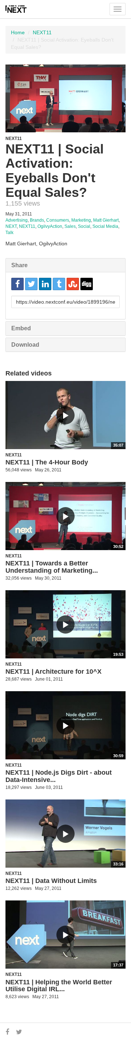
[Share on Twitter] (31, 284)
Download (25, 345)
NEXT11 (42, 32)
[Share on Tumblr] (59, 284)
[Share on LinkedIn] (45, 284)
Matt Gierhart (106, 220)
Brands (37, 220)
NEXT (11, 226)
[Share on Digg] (86, 284)
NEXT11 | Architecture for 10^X (53, 671)
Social (84, 226)
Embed (21, 328)
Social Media (105, 226)
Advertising (16, 220)
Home (18, 32)
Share (19, 265)
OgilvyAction (49, 226)
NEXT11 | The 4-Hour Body (46, 462)
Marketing (81, 220)
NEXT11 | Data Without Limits (51, 880)
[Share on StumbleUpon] (73, 284)
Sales (70, 226)
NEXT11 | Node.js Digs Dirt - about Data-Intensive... (58, 776)
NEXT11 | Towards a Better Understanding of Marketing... (51, 567)
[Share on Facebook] (17, 284)
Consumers (57, 220)
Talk (9, 232)
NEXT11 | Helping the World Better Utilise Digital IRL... (58, 985)
